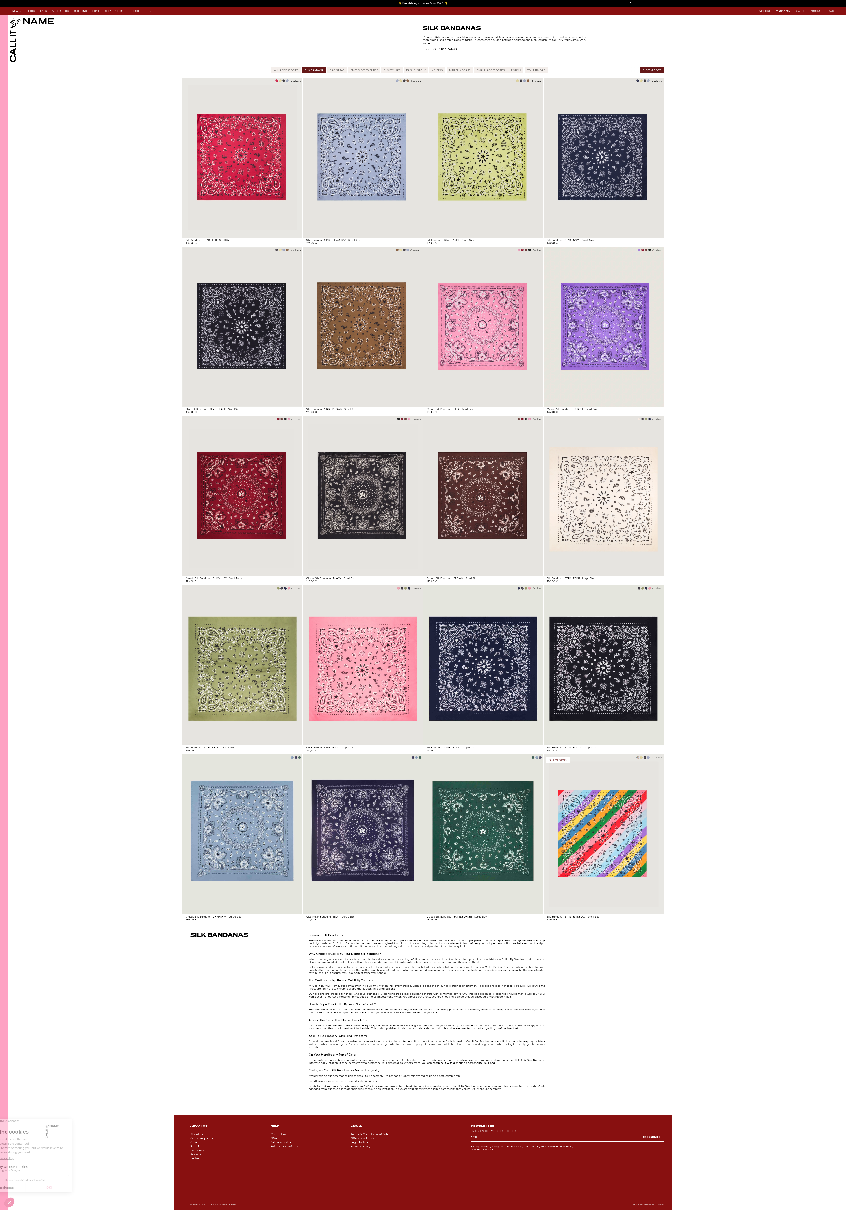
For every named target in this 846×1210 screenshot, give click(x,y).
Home (96, 11)
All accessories (286, 70)
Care (193, 1142)
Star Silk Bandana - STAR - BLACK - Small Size (213, 409)
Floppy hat (392, 70)
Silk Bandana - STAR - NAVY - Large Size (450, 747)
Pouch (516, 70)
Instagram (197, 1150)
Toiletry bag (536, 70)
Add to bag (242, 231)
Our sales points (201, 1138)
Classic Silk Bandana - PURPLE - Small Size (572, 409)
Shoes (31, 11)
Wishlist (764, 11)
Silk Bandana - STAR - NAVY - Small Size (570, 240)
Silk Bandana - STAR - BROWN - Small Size (331, 409)
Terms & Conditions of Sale (369, 1134)
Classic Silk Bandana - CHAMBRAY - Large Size (213, 916)
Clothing (80, 11)
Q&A (274, 1138)
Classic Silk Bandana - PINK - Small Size (450, 409)
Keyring (437, 70)
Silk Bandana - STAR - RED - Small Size (208, 240)
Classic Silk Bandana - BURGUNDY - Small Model (214, 578)
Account (817, 11)
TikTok (194, 1158)
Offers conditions (363, 1138)
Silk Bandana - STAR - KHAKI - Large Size (210, 747)
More (427, 43)
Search (800, 11)
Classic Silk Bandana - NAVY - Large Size (330, 916)
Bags (43, 11)
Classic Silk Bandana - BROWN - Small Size (452, 578)
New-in (16, 11)
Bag (831, 11)
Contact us (278, 1134)
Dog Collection (140, 11)
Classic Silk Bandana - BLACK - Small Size (330, 578)
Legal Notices (360, 1142)
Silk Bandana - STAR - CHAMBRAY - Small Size (333, 240)
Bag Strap (337, 70)
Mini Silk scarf (460, 70)
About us (196, 1134)
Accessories (60, 11)
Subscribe (652, 1137)
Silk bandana (314, 70)
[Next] (630, 3)
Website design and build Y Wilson (648, 1205)
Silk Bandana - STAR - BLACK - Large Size (571, 747)
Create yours (114, 11)
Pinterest (196, 1154)
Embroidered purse (364, 70)
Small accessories (491, 70)
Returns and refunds (285, 1146)
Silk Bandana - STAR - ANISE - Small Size (450, 240)
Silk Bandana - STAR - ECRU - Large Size (571, 578)
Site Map (196, 1146)
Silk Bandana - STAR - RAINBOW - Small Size (573, 916)
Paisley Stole (416, 70)
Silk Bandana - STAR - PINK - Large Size (329, 747)
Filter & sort (652, 70)
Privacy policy (361, 1146)
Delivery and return (284, 1142)
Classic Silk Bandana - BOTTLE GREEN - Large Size (457, 916)
